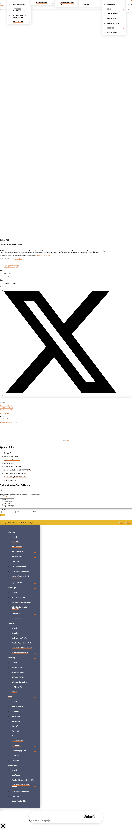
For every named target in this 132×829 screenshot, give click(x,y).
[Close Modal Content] (3, 826)
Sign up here (18, 259)
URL (1, 490)
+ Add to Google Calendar (12, 265)
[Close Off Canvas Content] (1, 809)
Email (5, 496)
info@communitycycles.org (8, 422)
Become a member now (44, 255)
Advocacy (7, 503)
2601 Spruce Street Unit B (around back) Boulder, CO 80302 (6, 408)
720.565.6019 (4, 413)
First (17, 512)
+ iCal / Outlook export (11, 267)
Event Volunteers (9, 505)
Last (34, 512)
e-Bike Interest (8, 507)
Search (34, 821)
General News (8, 501)
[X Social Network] (60, 392)
